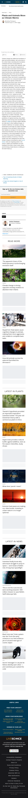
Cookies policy (14, 770)
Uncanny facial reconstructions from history (20, 722)
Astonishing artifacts (20, 711)
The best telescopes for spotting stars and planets (8, 733)
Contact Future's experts (14, 760)
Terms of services (15, 201)
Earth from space (20, 710)
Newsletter (23, 54)
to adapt (8, 121)
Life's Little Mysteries (8, 710)
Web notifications (14, 775)
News (19, 22)
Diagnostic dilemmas (8, 711)
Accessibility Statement (14, 757)
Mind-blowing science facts (20, 732)
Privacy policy (14, 767)
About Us (14, 762)
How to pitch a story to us (14, 783)
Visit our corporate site (16, 746)
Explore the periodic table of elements (8, 722)
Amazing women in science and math (20, 719)
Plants (10, 12)
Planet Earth (4, 12)
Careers (14, 778)
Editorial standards (14, 781)
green (4, 216)
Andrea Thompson (11, 21)
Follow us (16, 54)
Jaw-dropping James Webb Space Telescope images (8, 719)
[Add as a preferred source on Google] (14, 750)
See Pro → (18, 1)
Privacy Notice (17, 202)
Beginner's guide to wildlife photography (20, 730)
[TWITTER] (10, 225)
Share (5, 54)
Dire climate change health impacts (16, 6)
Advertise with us (14, 773)
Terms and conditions (14, 765)
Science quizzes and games (8, 729)
